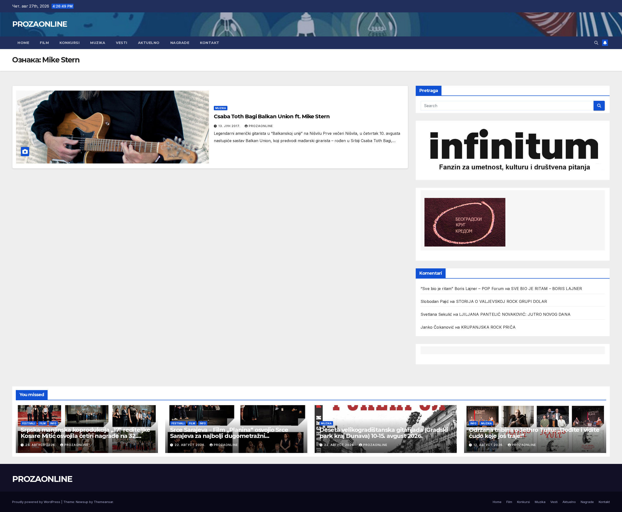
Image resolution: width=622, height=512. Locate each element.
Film (44, 43)
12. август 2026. (489, 445)
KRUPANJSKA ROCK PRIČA (488, 327)
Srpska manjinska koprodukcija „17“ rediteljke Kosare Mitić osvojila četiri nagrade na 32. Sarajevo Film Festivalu (85, 435)
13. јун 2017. (229, 126)
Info (53, 423)
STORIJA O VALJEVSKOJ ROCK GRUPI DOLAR (501, 301)
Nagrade (180, 43)
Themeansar (103, 502)
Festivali (28, 423)
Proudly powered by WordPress (36, 502)
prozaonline (261, 126)
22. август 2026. (190, 445)
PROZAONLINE (39, 24)
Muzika (97, 43)
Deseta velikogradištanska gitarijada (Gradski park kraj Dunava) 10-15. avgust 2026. (384, 432)
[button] (596, 42)
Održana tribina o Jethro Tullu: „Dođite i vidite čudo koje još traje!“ (534, 432)
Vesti (121, 43)
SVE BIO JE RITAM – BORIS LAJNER (546, 288)
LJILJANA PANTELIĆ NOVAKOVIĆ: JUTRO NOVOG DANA (514, 314)
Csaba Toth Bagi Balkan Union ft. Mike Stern (272, 116)
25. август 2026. (41, 445)
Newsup (82, 502)
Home (23, 43)
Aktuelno (149, 43)
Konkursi (69, 43)
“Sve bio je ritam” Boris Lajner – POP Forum (462, 288)
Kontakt (209, 43)
